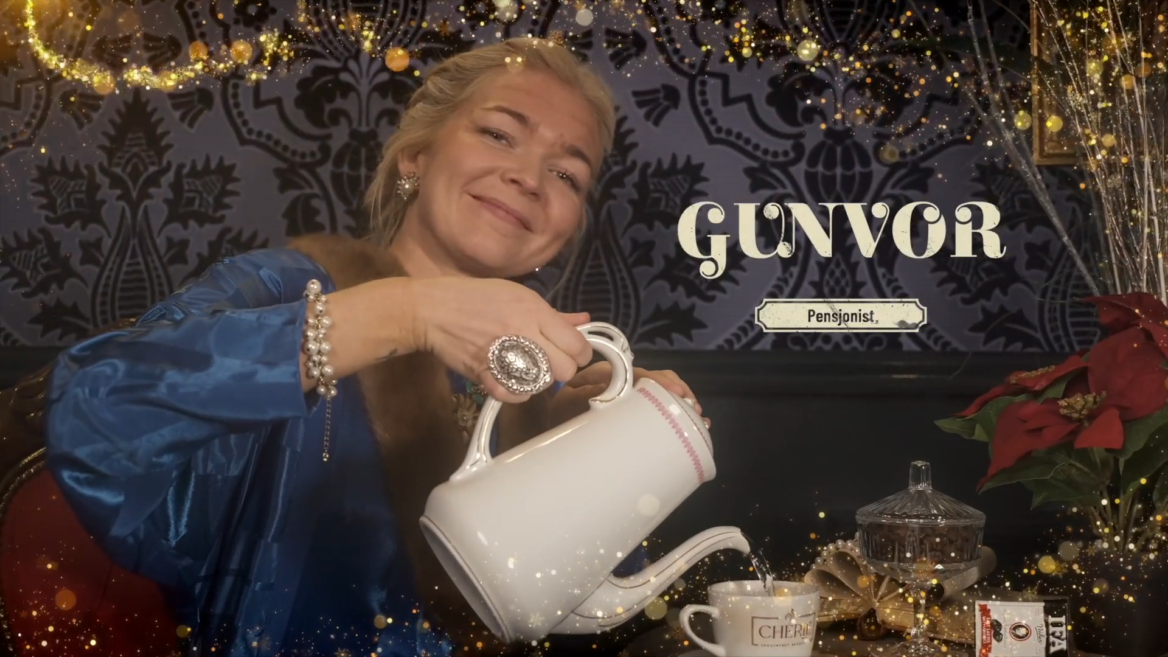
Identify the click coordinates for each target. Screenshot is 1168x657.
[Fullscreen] (1152, 643)
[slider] (569, 643)
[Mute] (1089, 643)
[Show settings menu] (1120, 643)
